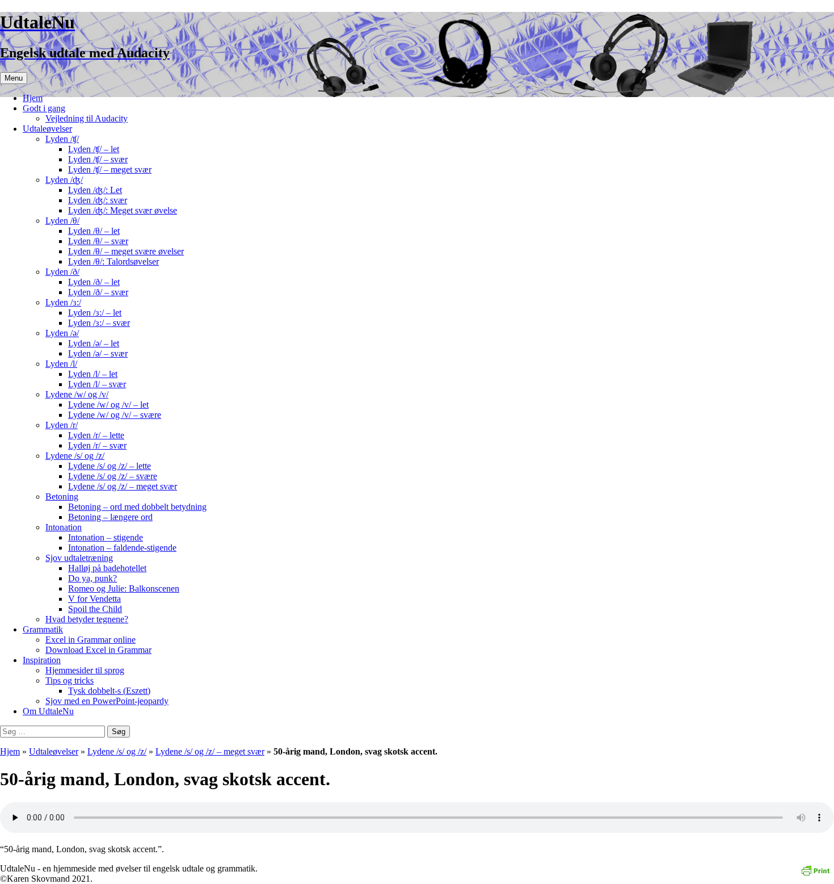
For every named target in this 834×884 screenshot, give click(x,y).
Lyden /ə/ (62, 333)
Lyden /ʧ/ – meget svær (109, 169)
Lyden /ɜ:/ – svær (99, 323)
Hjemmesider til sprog (84, 670)
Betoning (61, 496)
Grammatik (43, 629)
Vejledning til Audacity (86, 118)
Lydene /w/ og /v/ (76, 394)
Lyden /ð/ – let (94, 282)
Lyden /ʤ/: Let (95, 190)
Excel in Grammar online (90, 639)
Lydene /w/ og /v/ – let (108, 404)
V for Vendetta (94, 599)
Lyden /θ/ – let (94, 231)
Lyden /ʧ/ (62, 139)
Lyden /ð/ (62, 271)
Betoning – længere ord (110, 517)
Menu (14, 78)
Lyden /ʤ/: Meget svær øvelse (122, 210)
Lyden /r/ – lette (96, 435)
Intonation (63, 527)
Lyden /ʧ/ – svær (98, 159)
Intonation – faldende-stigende (122, 547)
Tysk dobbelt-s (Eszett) (109, 691)
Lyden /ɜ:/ (63, 302)
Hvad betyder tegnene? (86, 619)
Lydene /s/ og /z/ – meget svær (122, 486)
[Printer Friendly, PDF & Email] (815, 869)
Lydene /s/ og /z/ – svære (112, 476)
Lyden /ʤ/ (64, 180)
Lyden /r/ (61, 425)
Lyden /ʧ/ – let (93, 149)
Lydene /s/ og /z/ (74, 455)
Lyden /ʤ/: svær (97, 200)
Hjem (33, 98)
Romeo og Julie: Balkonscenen (123, 588)
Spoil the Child (95, 609)
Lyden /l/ (61, 363)
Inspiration (42, 660)
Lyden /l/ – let (92, 374)
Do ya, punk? (92, 578)
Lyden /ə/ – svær (98, 353)
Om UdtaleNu (48, 711)
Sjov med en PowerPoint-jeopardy (107, 701)
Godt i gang (44, 108)
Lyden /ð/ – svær (98, 292)
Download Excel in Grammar (98, 650)
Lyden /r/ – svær (97, 445)
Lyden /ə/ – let (93, 343)
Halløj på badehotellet (107, 568)
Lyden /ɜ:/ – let (94, 312)
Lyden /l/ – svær (97, 384)
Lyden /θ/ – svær (98, 241)
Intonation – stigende (105, 537)
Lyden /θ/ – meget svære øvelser (126, 251)
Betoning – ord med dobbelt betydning (137, 507)
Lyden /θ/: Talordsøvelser (113, 261)
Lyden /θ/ (62, 220)
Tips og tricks (69, 680)
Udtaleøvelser (47, 128)
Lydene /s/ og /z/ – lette (109, 466)
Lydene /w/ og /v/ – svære (114, 415)
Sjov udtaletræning (79, 558)
